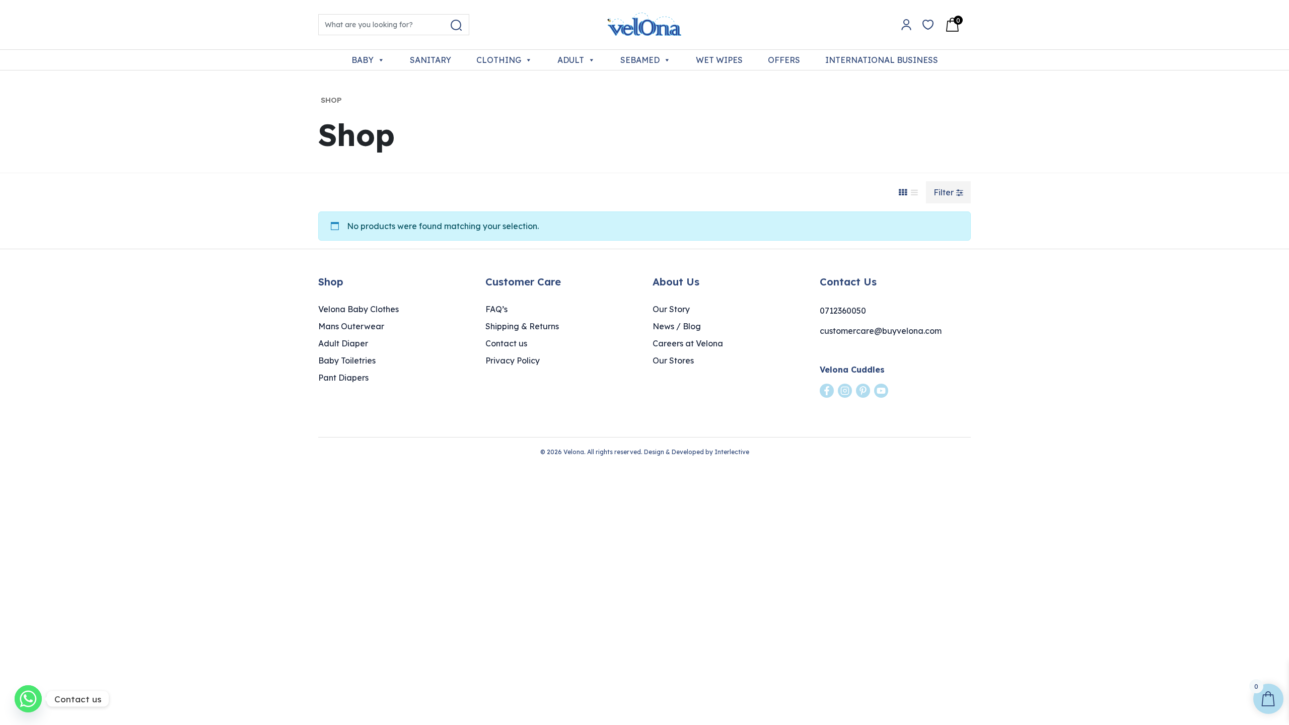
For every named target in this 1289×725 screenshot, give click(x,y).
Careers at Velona (688, 343)
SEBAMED (640, 60)
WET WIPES (719, 60)
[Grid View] (903, 192)
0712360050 (843, 311)
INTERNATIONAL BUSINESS (881, 60)
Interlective (731, 452)
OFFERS (784, 60)
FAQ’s (496, 309)
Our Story (671, 309)
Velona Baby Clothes (358, 309)
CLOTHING (498, 60)
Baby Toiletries (347, 360)
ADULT (570, 60)
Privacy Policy (512, 360)
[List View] (914, 192)
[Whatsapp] (28, 698)
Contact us (506, 343)
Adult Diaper (343, 343)
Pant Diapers (343, 378)
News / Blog (677, 326)
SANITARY (430, 60)
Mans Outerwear (351, 326)
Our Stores (673, 360)
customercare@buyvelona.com (881, 331)
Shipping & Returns (522, 326)
